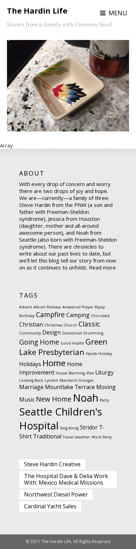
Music (27, 399)
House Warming (70, 373)
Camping (78, 315)
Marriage (31, 387)
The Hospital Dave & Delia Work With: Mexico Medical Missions (66, 479)
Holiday (105, 353)
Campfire (50, 314)
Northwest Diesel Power (56, 494)
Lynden (51, 380)
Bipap (100, 307)
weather (82, 437)
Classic (89, 324)
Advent (25, 307)
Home (54, 363)
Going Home (39, 342)
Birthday (27, 315)
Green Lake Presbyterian (63, 346)
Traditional (47, 436)
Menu (117, 13)
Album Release (47, 307)
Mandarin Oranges (76, 380)
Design (51, 332)
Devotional (72, 333)
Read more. (103, 267)
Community (30, 333)
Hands (91, 353)
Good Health (72, 343)
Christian (31, 324)
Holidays (30, 364)
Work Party (102, 437)
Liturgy (104, 372)
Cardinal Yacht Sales (50, 506)
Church (70, 325)
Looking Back (31, 380)
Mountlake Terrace (70, 387)
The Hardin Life (37, 10)
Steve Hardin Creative (52, 464)
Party (104, 400)
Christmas (53, 325)
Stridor (89, 427)
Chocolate (100, 315)
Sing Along (69, 428)
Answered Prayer (77, 307)
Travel (68, 437)
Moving (106, 387)
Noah (85, 398)
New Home (53, 399)
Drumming (93, 333)
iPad (90, 373)
